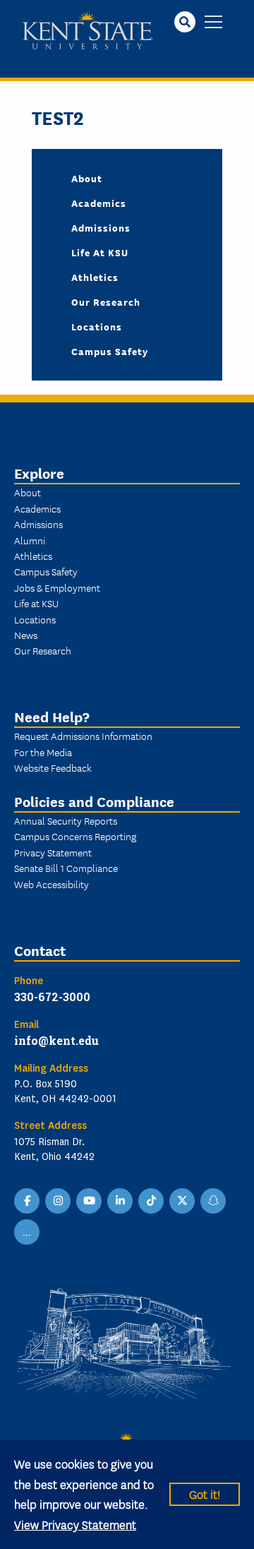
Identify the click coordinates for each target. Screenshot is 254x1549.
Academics (98, 202)
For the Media (43, 752)
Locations (96, 326)
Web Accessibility (51, 884)
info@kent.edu (56, 1040)
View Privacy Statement (75, 1524)
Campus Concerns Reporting (75, 836)
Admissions (101, 227)
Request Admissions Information (83, 735)
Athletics (95, 276)
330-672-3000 (52, 996)
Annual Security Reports (65, 820)
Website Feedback (53, 767)
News (25, 634)
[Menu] (213, 23)
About (86, 178)
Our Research (105, 301)
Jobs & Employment (57, 587)
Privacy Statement (53, 852)
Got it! (204, 1493)
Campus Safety (109, 351)
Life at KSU (99, 252)
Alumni (29, 540)
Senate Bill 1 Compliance (66, 867)
